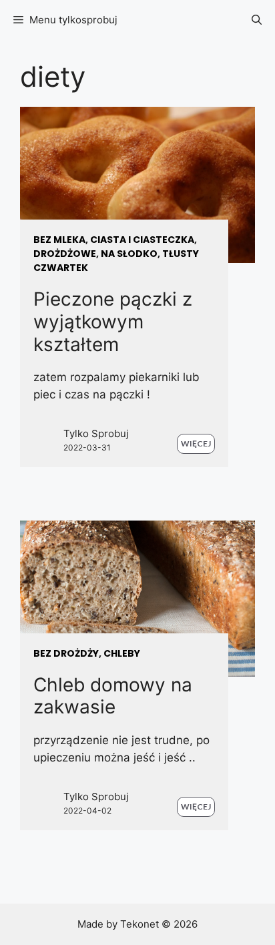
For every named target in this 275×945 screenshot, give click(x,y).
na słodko (129, 253)
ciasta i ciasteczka (142, 239)
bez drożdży (66, 653)
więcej (196, 443)
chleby (121, 653)
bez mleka (59, 239)
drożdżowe (64, 253)
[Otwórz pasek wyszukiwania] (256, 20)
